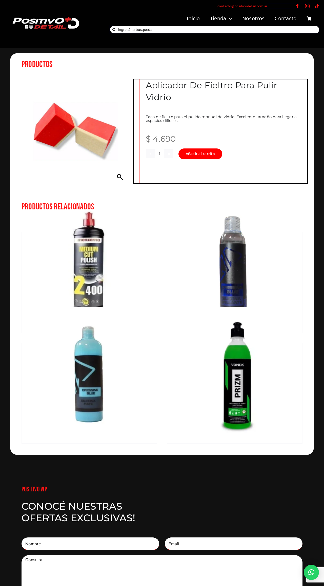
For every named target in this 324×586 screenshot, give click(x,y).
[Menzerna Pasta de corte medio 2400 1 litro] (89, 263)
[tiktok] (317, 6)
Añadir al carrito (200, 153)
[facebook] (297, 6)
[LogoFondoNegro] (45, 17)
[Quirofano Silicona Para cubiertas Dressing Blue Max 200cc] (234, 263)
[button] (311, 572)
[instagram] (307, 6)
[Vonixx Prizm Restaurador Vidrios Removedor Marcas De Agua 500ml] (234, 374)
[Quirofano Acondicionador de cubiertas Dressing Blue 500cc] (89, 374)
